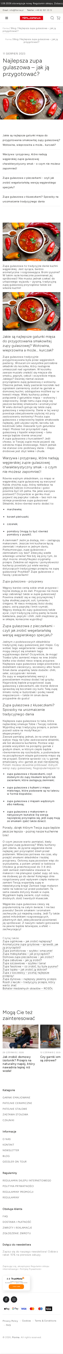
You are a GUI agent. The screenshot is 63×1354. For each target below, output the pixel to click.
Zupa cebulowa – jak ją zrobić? (22, 960)
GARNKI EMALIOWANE (16, 1097)
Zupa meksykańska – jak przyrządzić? (26, 953)
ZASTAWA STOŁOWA (15, 1114)
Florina (6, 28)
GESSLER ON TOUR (15, 1161)
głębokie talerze (13, 487)
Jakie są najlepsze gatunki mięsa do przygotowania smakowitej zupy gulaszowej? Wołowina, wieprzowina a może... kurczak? (31, 140)
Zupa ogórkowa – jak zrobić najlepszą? (27, 941)
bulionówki (29, 692)
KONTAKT (8, 1144)
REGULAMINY (11, 1197)
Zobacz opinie (16, 1286)
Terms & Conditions (45, 1320)
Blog (13, 28)
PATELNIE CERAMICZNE (17, 1103)
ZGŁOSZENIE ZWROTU (17, 1233)
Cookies (26, 1320)
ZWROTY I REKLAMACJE (17, 1227)
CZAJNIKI (8, 1120)
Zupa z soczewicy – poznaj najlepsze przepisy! (26, 974)
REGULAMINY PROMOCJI (18, 1191)
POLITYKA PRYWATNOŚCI (18, 1186)
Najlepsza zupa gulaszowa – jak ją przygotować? (39, 40)
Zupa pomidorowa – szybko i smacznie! (28, 950)
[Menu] (6, 18)
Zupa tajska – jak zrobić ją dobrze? (25, 969)
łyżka (6, 600)
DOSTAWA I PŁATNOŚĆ (17, 1222)
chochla (16, 484)
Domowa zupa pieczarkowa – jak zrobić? (28, 957)
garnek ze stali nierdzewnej (42, 761)
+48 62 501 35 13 (43, 10)
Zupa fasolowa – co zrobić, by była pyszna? (30, 966)
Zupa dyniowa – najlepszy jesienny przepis (30, 979)
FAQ (5, 1216)
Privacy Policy (10, 1321)
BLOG (6, 1156)
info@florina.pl (16, 10)
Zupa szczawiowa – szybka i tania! (24, 963)
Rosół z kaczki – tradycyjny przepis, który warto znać (29, 984)
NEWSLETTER (11, 1150)
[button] (52, 18)
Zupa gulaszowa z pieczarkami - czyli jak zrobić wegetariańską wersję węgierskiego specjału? (29, 182)
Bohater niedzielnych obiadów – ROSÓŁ (28, 988)
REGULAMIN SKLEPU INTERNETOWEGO (27, 1180)
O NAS (7, 1139)
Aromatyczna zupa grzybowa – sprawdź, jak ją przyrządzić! (30, 946)
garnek (48, 388)
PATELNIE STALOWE (15, 1108)
